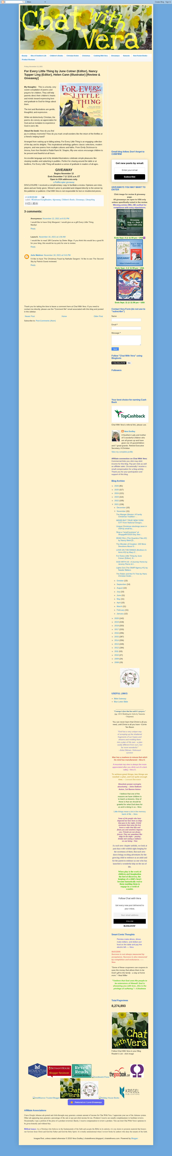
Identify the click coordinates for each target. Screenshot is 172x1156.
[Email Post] (42, 197)
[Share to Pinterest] (36, 203)
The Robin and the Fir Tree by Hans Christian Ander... (131, 575)
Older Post (98, 316)
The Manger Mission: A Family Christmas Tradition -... (129, 515)
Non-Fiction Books (140, 56)
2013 (116, 644)
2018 (116, 626)
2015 (116, 637)
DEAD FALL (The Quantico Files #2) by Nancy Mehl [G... (131, 539)
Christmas (86, 56)
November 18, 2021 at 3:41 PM (57, 255)
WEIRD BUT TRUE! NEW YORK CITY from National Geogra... (130, 521)
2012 (116, 648)
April (119, 602)
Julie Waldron (37, 255)
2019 (116, 622)
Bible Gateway (120, 698)
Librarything (90, 200)
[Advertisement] (130, 106)
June (119, 595)
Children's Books (56, 56)
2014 (116, 640)
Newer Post (30, 316)
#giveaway (57, 200)
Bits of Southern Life (38, 56)
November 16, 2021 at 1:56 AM (52, 237)
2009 (116, 659)
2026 (116, 486)
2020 (116, 618)
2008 (116, 662)
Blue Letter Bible (121, 702)
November (121, 511)
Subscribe (129, 177)
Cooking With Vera (101, 56)
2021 (116, 504)
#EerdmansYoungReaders (41, 200)
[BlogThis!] (29, 203)
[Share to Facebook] (34, 203)
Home (64, 316)
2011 (116, 651)
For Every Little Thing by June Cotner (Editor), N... (129, 557)
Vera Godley (129, 431)
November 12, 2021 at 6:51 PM (56, 218)
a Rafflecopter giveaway (63, 182)
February (121, 610)
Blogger (134, 1138)
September (122, 584)
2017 (116, 629)
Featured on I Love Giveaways (88, 1102)
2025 (116, 490)
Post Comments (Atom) (46, 321)
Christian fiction (73, 56)
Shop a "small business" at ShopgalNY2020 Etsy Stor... (129, 533)
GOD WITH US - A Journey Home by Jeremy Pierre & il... (131, 563)
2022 (116, 500)
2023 (116, 497)
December (121, 507)
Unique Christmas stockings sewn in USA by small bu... (131, 527)
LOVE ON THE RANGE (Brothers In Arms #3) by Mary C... (131, 551)
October (120, 581)
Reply (33, 229)
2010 (116, 655)
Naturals (126, 56)
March (120, 606)
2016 (116, 633)
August (120, 588)
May (119, 599)
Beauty (24, 56)
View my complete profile (122, 452)
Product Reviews (28, 60)
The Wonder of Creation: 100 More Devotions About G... (131, 545)
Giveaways (115, 56)
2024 (116, 493)
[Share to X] (31, 203)
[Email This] (26, 203)
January (120, 614)
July (119, 592)
